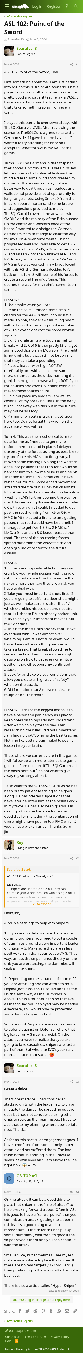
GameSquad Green (22, 1331)
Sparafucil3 (16, 39)
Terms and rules (35, 1337)
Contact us (12, 1337)
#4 (77, 1192)
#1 (77, 64)
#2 (77, 858)
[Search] (76, 6)
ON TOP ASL (27, 1175)
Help (8, 1341)
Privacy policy (59, 1337)
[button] (7, 6)
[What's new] (67, 6)
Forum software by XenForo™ (38, 1349)
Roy (20, 842)
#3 (77, 1081)
